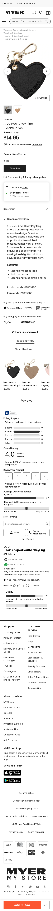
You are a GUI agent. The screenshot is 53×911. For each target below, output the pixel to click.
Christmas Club (12, 734)
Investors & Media (13, 723)
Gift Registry (34, 671)
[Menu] (4, 21)
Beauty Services (36, 666)
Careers (8, 712)
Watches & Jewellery (13, 33)
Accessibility (34, 688)
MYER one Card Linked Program (12, 678)
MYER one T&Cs (40, 816)
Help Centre (34, 636)
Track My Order (12, 632)
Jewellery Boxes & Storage (15, 39)
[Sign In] (34, 12)
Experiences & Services (35, 659)
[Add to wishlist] (45, 905)
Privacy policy (16, 832)
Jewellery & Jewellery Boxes (16, 36)
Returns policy (26, 793)
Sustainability (11, 729)
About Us (8, 718)
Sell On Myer (10, 740)
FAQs (30, 641)
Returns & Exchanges (9, 659)
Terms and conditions (16, 816)
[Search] (46, 21)
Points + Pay (10, 643)
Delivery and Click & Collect (14, 650)
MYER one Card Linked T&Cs (26, 824)
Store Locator (35, 652)
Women (7, 30)
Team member (36, 832)
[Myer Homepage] (14, 14)
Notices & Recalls (37, 682)
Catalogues (10, 671)
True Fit (8, 665)
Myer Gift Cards (12, 707)
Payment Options (13, 637)
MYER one (9, 702)
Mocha (8, 119)
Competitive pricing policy (26, 800)
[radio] (15, 168)
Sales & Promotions (38, 677)
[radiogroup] (26, 168)
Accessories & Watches (23, 30)
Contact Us (34, 646)
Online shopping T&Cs (26, 808)
